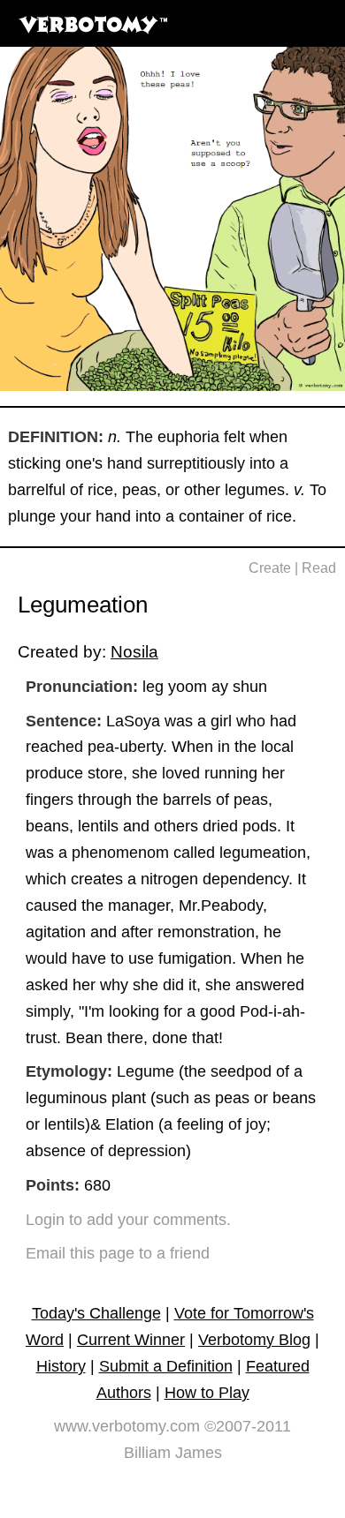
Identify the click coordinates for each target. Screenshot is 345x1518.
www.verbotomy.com (127, 1426)
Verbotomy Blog (254, 1340)
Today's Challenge (96, 1313)
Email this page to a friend (118, 1253)
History (61, 1366)
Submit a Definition (166, 1366)
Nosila (134, 651)
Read (319, 567)
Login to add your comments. (128, 1220)
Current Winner (131, 1340)
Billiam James (173, 1453)
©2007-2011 (247, 1426)
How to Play (207, 1393)
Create (270, 567)
